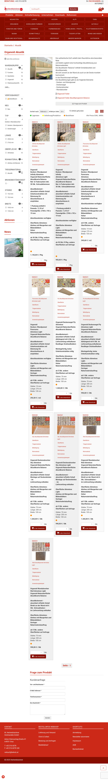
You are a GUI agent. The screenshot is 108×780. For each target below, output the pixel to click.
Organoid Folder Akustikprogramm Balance (73, 98)
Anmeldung (77, 733)
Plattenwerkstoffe (94, 29)
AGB (74, 745)
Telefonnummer (36, 697)
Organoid (14, 24)
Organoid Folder (63, 94)
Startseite (8, 45)
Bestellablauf (43, 745)
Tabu (95, 19)
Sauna (14, 33)
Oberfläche (35, 150)
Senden (47, 718)
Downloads (60, 15)
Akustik (74, 24)
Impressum (77, 741)
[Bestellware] (65, 116)
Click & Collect (43, 737)
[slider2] (13, 247)
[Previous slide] (7, 247)
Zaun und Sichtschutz (14, 38)
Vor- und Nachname (37, 684)
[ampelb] (31, 251)
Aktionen (19, 15)
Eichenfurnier (54, 24)
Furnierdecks (54, 29)
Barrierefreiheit (78, 749)
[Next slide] (20, 247)
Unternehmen (47, 15)
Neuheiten (14, 19)
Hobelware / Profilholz (75, 29)
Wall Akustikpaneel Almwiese (91, 436)
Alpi (74, 19)
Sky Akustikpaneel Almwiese (40, 436)
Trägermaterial (36, 153)
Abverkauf (54, 38)
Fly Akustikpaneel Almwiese (65, 298)
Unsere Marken (74, 38)
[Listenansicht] (96, 112)
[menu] (54, 29)
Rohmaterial (35, 161)
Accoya (54, 19)
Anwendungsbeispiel (38, 164)
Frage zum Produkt (80, 104)
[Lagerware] (31, 116)
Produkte (9, 15)
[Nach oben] (103, 768)
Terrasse (54, 33)
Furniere (34, 29)
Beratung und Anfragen (47, 741)
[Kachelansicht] (102, 112)
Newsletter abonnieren (81, 737)
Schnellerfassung (32, 15)
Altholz (94, 24)
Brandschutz (34, 38)
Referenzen (71, 15)
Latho (34, 19)
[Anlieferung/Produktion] (43, 116)
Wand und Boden (95, 33)
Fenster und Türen (14, 29)
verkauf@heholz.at (11, 752)
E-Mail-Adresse (35, 691)
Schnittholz (34, 33)
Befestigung (35, 157)
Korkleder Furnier (34, 24)
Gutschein (94, 38)
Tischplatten (74, 33)
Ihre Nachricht (35, 703)
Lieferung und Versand (46, 733)
